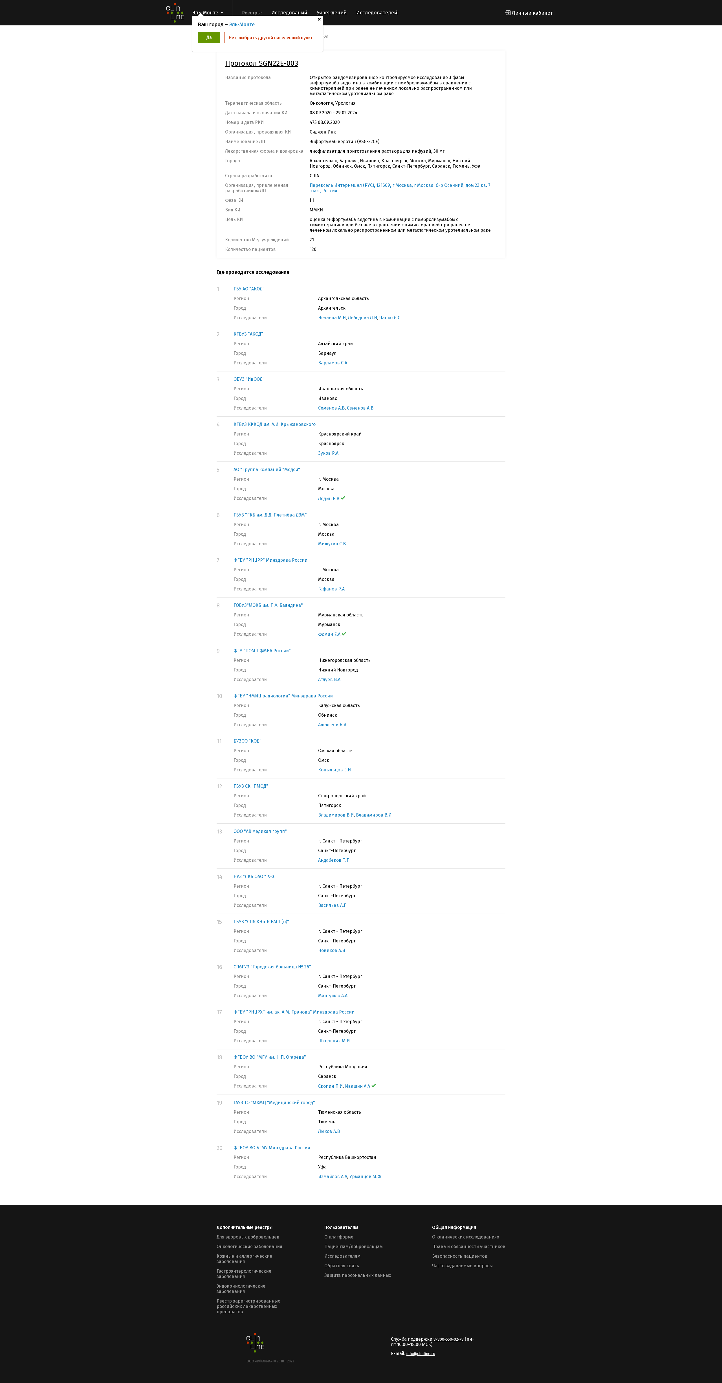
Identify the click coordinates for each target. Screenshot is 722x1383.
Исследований (289, 13)
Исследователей (376, 13)
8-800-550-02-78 (448, 1339)
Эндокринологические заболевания (241, 1288)
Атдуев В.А (329, 679)
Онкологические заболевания (249, 1246)
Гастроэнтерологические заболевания (244, 1273)
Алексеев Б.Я (332, 724)
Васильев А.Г (332, 905)
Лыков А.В (329, 1131)
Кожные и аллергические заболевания (244, 1258)
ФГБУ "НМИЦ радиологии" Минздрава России (283, 696)
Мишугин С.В (332, 543)
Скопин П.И (330, 1086)
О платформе (338, 1237)
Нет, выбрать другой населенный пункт (271, 37)
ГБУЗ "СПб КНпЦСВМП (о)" (261, 921)
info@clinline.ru (420, 1353)
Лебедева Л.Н (362, 317)
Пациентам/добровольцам (353, 1246)
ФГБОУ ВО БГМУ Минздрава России (272, 1147)
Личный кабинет (532, 13)
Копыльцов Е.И (334, 770)
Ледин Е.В (328, 498)
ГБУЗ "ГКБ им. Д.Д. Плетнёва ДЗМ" (270, 515)
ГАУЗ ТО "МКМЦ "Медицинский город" (274, 1102)
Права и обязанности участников (468, 1246)
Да (209, 37)
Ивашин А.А (357, 1086)
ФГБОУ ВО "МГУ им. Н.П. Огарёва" (270, 1057)
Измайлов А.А (332, 1176)
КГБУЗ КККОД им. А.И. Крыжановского (275, 424)
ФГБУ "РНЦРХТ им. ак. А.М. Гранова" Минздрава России (294, 1012)
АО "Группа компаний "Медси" (267, 469)
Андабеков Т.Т (333, 860)
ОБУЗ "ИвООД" (249, 379)
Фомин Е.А (329, 634)
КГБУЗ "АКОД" (248, 334)
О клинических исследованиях (465, 1237)
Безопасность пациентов (459, 1256)
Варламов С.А (332, 363)
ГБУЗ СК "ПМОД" (251, 786)
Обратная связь (341, 1265)
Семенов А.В (331, 408)
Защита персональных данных (357, 1275)
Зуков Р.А (328, 453)
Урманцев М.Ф (365, 1176)
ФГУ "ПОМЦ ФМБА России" (262, 650)
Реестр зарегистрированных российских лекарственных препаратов (248, 1306)
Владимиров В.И (336, 815)
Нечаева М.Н (332, 317)
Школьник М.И (334, 1040)
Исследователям (342, 1256)
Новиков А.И (331, 950)
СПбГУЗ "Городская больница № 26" (272, 967)
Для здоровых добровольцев (248, 1237)
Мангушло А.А (332, 995)
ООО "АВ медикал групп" (260, 831)
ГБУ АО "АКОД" (249, 289)
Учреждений (332, 13)
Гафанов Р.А (331, 589)
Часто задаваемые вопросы (462, 1265)
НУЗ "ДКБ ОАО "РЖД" (256, 876)
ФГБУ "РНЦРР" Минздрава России (270, 560)
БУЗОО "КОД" (247, 741)
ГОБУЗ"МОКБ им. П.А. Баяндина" (268, 605)
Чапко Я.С (389, 317)
